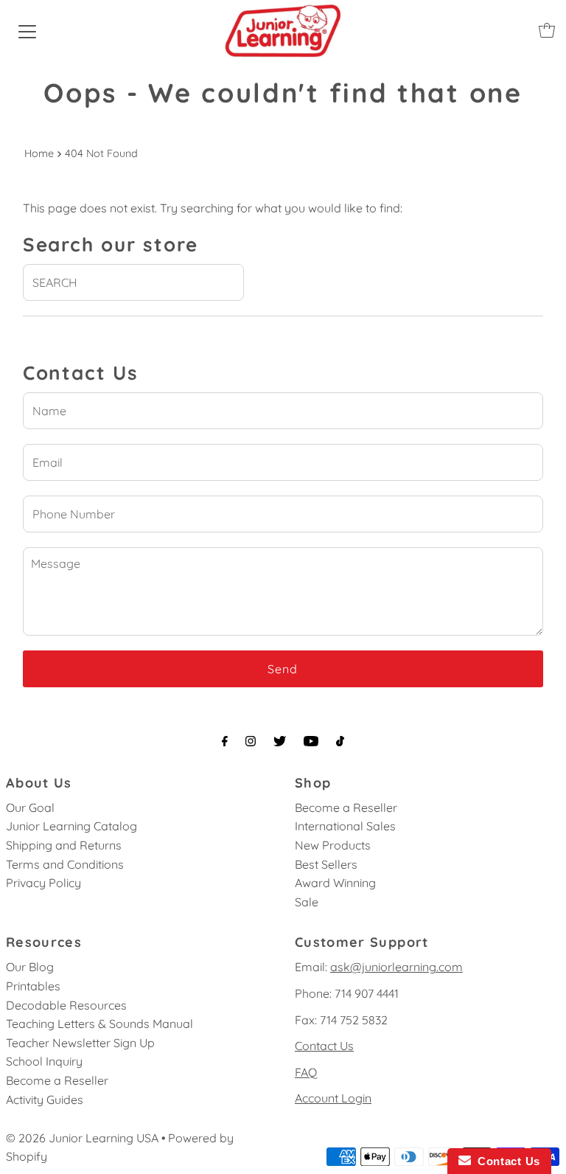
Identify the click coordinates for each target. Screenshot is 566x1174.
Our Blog (30, 966)
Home (39, 153)
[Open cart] (547, 30)
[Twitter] (279, 741)
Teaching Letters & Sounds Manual (99, 1023)
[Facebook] (225, 741)
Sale (306, 902)
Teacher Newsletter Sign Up (80, 1042)
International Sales (345, 826)
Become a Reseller (346, 807)
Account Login (333, 1098)
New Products (333, 845)
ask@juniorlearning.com (396, 966)
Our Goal (30, 807)
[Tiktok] (340, 741)
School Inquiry (44, 1061)
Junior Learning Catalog (71, 826)
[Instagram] (250, 741)
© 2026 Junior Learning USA (82, 1137)
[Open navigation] (27, 30)
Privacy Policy (43, 882)
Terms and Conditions (65, 864)
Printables (33, 986)
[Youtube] (311, 741)
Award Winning (335, 882)
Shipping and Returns (64, 845)
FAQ (306, 1072)
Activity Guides (44, 1099)
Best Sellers (326, 864)
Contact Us (324, 1045)
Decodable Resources (66, 1005)
